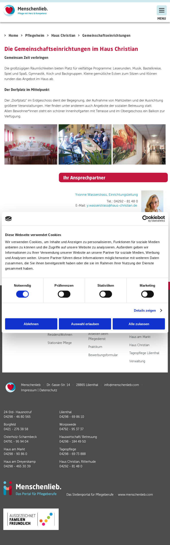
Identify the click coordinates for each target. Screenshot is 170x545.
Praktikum (95, 347)
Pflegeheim (34, 35)
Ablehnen (31, 324)
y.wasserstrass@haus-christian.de (112, 205)
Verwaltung (137, 361)
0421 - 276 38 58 (16, 429)
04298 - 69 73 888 (72, 454)
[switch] (64, 294)
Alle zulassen (139, 324)
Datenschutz (48, 390)
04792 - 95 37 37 (71, 429)
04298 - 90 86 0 (15, 454)
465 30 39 (17, 466)
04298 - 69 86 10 (71, 416)
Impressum (29, 390)
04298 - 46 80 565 (17, 416)
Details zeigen (145, 310)
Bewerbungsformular (103, 355)
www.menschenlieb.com (135, 494)
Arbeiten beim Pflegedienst (98, 336)
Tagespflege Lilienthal (144, 353)
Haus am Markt (140, 337)
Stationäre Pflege (60, 343)
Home (13, 35)
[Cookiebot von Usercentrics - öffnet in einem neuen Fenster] (145, 218)
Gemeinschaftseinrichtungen (106, 35)
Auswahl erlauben (85, 324)
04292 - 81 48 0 (70, 466)
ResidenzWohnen (60, 334)
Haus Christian (63, 35)
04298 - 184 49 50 (72, 441)
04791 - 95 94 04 (16, 441)
